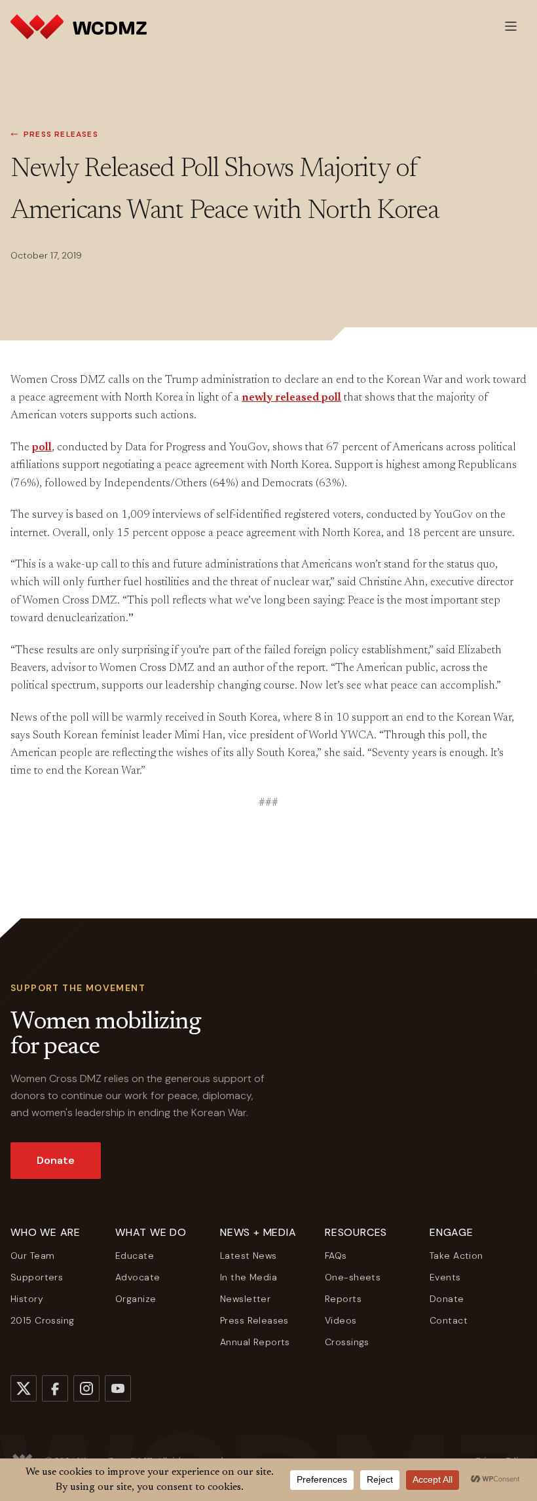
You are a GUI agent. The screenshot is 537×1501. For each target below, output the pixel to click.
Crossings (347, 1342)
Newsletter (245, 1299)
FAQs (336, 1255)
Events (445, 1277)
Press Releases (61, 134)
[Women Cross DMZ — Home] (78, 26)
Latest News (248, 1255)
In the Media (248, 1277)
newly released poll (291, 398)
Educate (134, 1255)
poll (42, 448)
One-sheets (352, 1277)
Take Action (456, 1255)
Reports (343, 1299)
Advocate (137, 1277)
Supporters (36, 1277)
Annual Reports (255, 1342)
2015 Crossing (42, 1320)
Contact (449, 1320)
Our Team (32, 1255)
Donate (56, 1160)
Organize (135, 1299)
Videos (341, 1320)
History (26, 1299)
